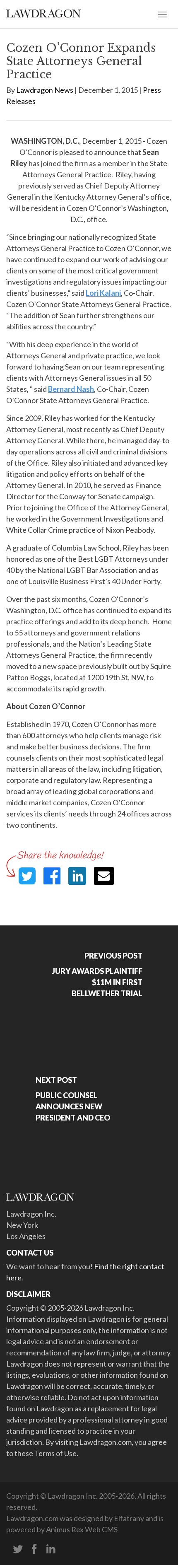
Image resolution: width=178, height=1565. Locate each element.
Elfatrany (129, 1518)
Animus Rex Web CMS (82, 1529)
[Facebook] (34, 1549)
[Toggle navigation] (162, 13)
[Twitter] (18, 1549)
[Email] (104, 876)
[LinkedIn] (51, 1549)
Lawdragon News (44, 89)
